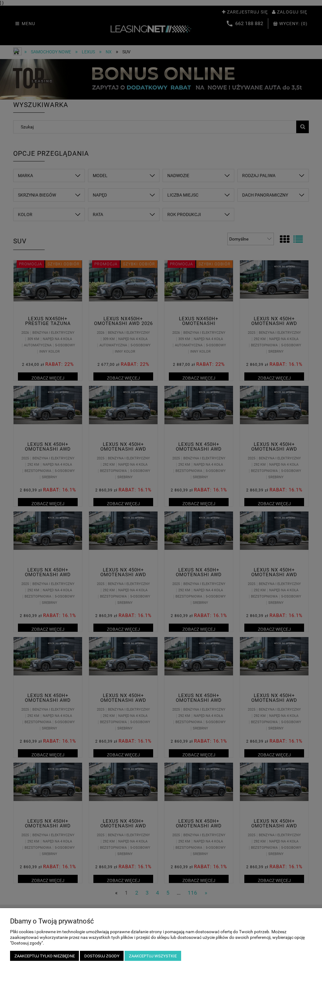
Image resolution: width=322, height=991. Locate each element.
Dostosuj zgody (101, 956)
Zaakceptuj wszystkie (153, 956)
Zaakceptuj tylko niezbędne (44, 956)
